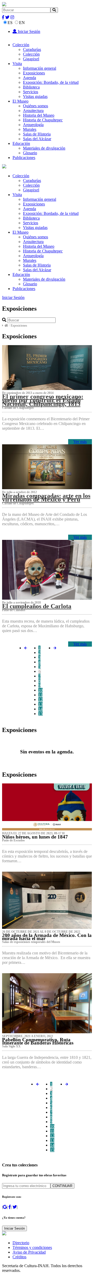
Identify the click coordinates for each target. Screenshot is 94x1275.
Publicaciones (24, 157)
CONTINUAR (62, 1186)
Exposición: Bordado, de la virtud (51, 82)
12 (40, 699)
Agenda (29, 77)
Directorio (21, 1243)
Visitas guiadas (35, 96)
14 (40, 709)
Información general (39, 68)
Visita (17, 63)
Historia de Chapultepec (43, 120)
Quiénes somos (35, 106)
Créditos (19, 1257)
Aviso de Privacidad (29, 1252)
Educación (21, 143)
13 (40, 704)
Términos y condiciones (32, 1247)
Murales (29, 129)
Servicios (30, 92)
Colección (21, 45)
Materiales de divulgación (44, 148)
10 (40, 690)
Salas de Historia (37, 134)
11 (40, 695)
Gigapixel (31, 59)
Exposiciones (34, 73)
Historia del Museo (38, 115)
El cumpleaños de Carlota (36, 606)
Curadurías (32, 49)
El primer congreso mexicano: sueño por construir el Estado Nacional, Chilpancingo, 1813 (42, 400)
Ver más (80, 441)
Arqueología (33, 124)
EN (22, 22)
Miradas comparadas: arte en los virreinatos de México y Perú (46, 497)
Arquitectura (33, 110)
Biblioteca (31, 87)
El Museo (20, 101)
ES (10, 22)
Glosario (30, 153)
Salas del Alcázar (37, 139)
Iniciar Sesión (28, 31)
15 (40, 713)
